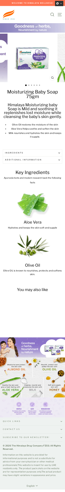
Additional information (23, 160)
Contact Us (11, 429)
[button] (59, 3)
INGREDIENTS (14, 153)
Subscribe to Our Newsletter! (26, 437)
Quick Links (11, 421)
